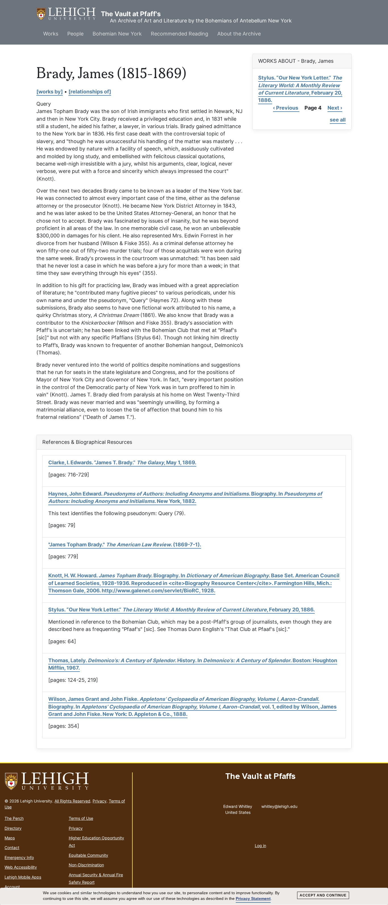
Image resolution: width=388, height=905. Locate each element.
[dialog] (194, 896)
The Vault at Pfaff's (68, 14)
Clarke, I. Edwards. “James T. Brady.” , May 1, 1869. (122, 462)
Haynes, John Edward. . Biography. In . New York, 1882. (185, 497)
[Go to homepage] (66, 781)
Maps (10, 838)
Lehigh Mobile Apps (23, 877)
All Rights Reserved (72, 801)
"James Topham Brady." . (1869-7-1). (124, 544)
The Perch (14, 818)
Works (50, 33)
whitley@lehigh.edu (279, 805)
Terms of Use (81, 818)
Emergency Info (19, 857)
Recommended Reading (179, 33)
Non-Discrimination (86, 865)
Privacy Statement (253, 898)
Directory (13, 828)
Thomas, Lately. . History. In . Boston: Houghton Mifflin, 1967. (192, 664)
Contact (12, 847)
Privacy (100, 801)
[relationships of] (89, 91)
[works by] (49, 91)
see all (338, 119)
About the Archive (239, 33)
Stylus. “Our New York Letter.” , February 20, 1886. (300, 89)
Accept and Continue (323, 895)
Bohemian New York (117, 33)
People (75, 33)
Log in (260, 845)
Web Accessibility (21, 867)
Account (12, 886)
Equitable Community (88, 855)
